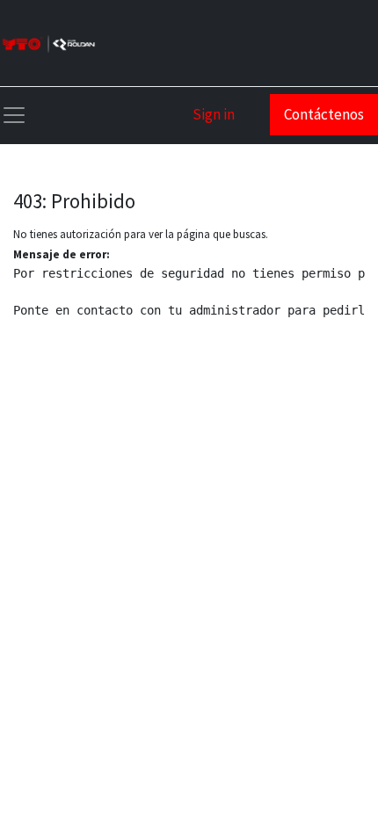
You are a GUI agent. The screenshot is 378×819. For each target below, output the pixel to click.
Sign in (214, 114)
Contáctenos (324, 114)
